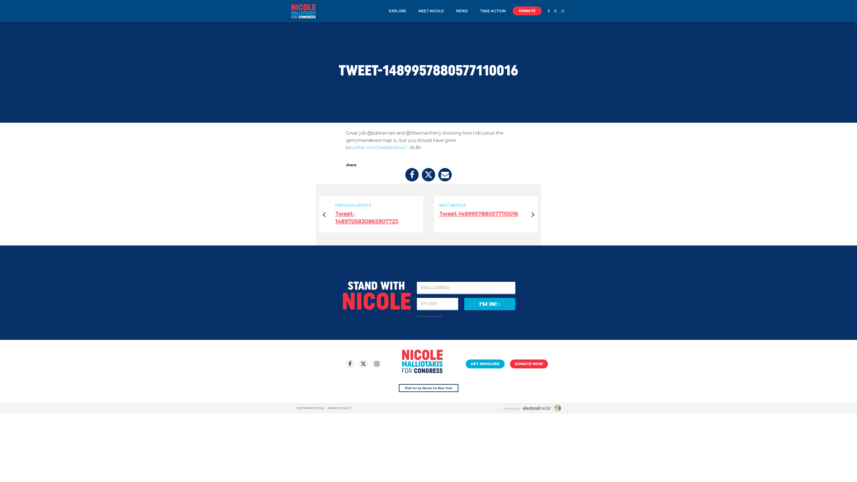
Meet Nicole (431, 11)
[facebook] (549, 11)
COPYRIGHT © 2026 (310, 408)
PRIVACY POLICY (339, 408)
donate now (529, 364)
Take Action (493, 11)
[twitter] (555, 11)
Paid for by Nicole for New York (428, 388)
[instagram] (562, 11)
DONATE (527, 11)
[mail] (445, 174)
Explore (397, 11)
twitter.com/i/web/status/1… (380, 147)
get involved (485, 364)
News (462, 11)
